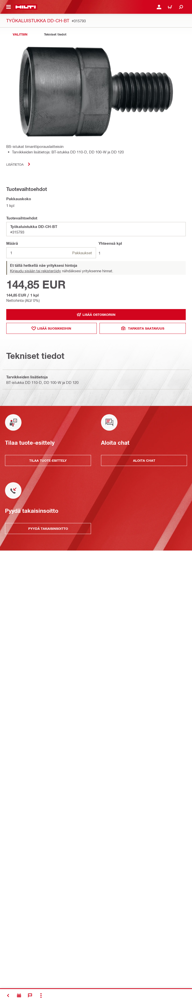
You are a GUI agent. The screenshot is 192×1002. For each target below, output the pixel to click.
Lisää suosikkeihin (54, 328)
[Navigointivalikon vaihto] (8, 7)
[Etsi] (181, 7)
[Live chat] (30, 995)
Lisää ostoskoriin (99, 315)
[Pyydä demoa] (19, 995)
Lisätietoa (15, 164)
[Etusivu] (25, 7)
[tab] (20, 34)
